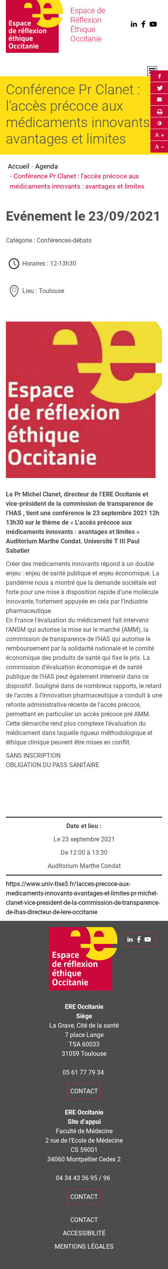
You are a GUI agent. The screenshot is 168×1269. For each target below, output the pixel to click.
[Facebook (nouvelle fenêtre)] (143, 24)
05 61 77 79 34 (83, 1072)
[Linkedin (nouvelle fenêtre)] (133, 24)
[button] (159, 100)
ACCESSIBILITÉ (84, 1233)
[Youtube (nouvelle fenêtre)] (153, 24)
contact (84, 1091)
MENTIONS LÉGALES (84, 1246)
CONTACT (84, 1220)
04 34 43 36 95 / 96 (83, 1178)
